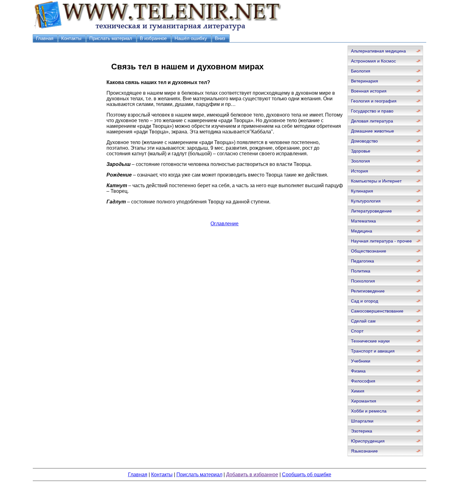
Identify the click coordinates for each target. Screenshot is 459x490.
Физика (358, 370)
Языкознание (364, 450)
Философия (363, 380)
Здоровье (360, 150)
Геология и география (374, 100)
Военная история (369, 90)
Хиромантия (363, 400)
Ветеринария (364, 80)
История (359, 170)
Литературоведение (371, 210)
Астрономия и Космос (373, 60)
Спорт (357, 330)
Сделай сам (363, 320)
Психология (363, 280)
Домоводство (364, 140)
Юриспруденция (368, 440)
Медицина (361, 230)
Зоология (360, 160)
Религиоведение (368, 290)
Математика (363, 220)
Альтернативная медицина (378, 50)
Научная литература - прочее (381, 240)
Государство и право (372, 110)
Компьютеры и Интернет (376, 180)
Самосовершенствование (377, 310)
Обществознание (368, 250)
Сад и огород (364, 300)
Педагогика (362, 260)
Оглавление (224, 223)
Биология (360, 70)
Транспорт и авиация (373, 350)
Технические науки (370, 340)
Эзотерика (361, 430)
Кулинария (362, 190)
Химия (357, 390)
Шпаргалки (362, 420)
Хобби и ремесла (369, 410)
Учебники (360, 360)
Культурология (366, 200)
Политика (360, 270)
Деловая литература (372, 120)
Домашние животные (372, 130)
